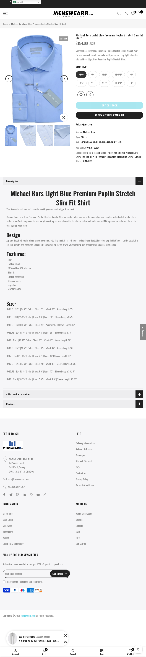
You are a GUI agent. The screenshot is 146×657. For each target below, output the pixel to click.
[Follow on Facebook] (4, 495)
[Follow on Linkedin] (24, 495)
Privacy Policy (82, 479)
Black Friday (106, 152)
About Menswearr (84, 513)
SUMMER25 (87, 161)
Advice (6, 537)
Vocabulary (8, 531)
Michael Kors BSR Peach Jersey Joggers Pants (39, 640)
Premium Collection (107, 157)
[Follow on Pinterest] (31, 495)
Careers (79, 525)
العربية (19, 2)
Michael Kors (89, 132)
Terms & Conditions (85, 485)
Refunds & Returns (84, 449)
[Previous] (8, 78)
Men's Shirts (119, 152)
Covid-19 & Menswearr (13, 543)
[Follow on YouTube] (38, 495)
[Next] (64, 78)
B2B (78, 531)
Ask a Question (84, 124)
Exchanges (80, 455)
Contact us (81, 473)
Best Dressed (93, 152)
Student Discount (84, 461)
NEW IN (93, 157)
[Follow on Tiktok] (44, 495)
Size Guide (7, 513)
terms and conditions (32, 581)
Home (5, 24)
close (7, 1)
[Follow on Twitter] (11, 495)
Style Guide (8, 519)
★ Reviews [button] (143, 332)
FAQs (78, 467)
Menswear (7, 525)
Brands (79, 519)
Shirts (84, 137)
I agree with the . (25, 581)
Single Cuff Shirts (125, 157)
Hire (78, 537)
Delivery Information (85, 443)
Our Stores (81, 543)
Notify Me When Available (109, 115)
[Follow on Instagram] (17, 495)
